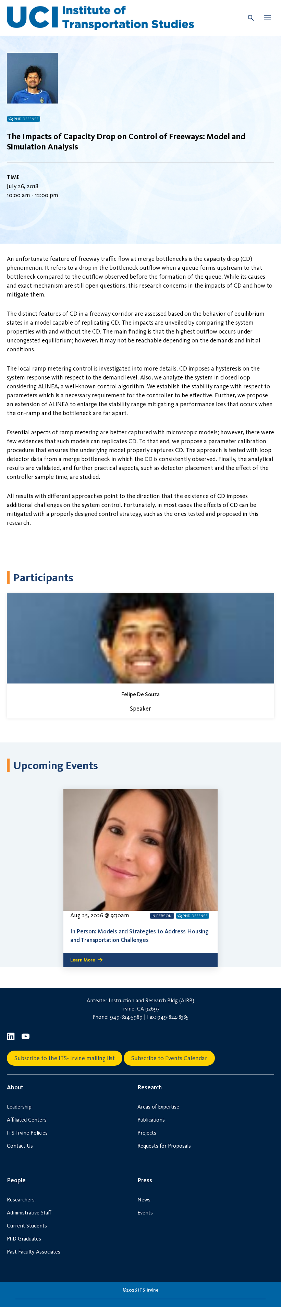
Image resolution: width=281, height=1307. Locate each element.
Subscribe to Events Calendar (169, 1058)
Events (145, 1212)
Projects (146, 1132)
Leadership (19, 1106)
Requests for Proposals (164, 1145)
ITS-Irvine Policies (27, 1132)
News (143, 1199)
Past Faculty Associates (33, 1251)
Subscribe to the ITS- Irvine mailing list (64, 1058)
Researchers (21, 1199)
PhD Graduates (24, 1238)
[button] (267, 18)
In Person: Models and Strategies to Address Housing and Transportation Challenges (139, 936)
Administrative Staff (29, 1212)
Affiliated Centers (27, 1119)
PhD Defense (26, 119)
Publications (151, 1119)
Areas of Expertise (158, 1106)
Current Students (27, 1225)
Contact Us (20, 1145)
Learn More (82, 960)
